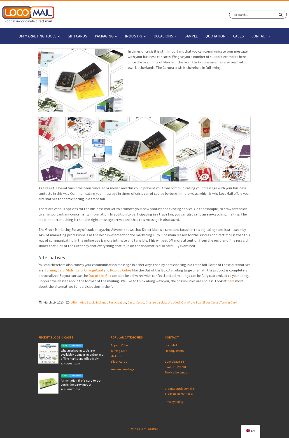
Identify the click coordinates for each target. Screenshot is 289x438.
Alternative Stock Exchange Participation (98, 302)
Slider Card (74, 270)
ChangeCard (93, 270)
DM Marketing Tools (37, 36)
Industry (133, 36)
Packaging (104, 36)
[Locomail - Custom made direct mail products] (28, 14)
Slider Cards (210, 302)
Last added (172, 302)
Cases (238, 36)
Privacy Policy (174, 402)
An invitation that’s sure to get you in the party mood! (81, 382)
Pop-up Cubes (120, 270)
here (230, 281)
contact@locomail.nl (181, 389)
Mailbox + (117, 356)
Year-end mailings (122, 369)
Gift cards (77, 36)
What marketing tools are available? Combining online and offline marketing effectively (82, 354)
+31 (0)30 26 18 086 (180, 394)
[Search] (281, 15)
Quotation (215, 36)
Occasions (163, 36)
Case (131, 302)
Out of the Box (100, 275)
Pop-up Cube (119, 345)
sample (191, 36)
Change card (154, 302)
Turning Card (55, 270)
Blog (65, 345)
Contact (259, 36)
